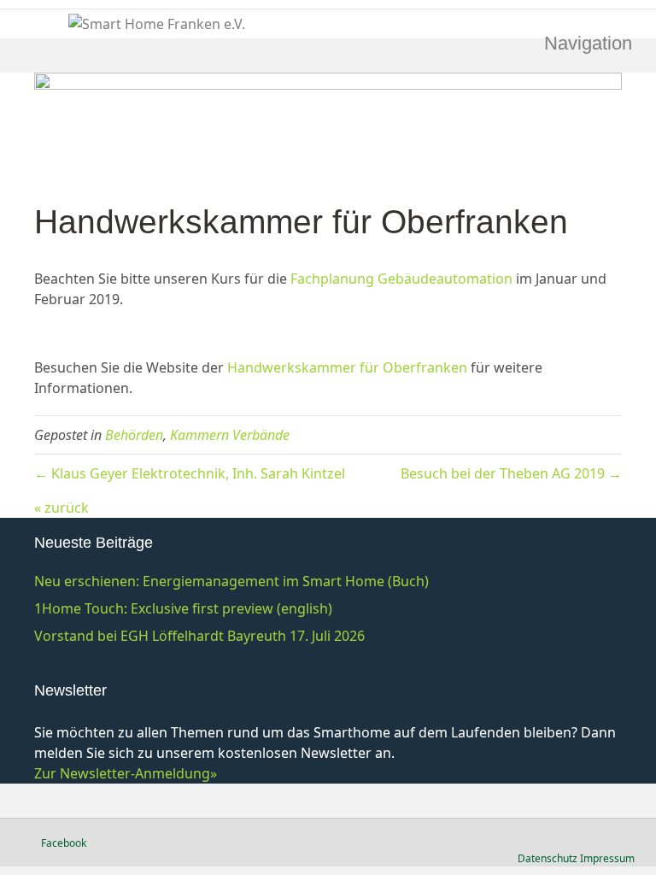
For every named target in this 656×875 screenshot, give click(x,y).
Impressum (607, 858)
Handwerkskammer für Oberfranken (347, 367)
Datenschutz (547, 858)
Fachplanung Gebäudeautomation (401, 278)
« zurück (61, 507)
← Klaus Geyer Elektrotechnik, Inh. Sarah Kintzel (189, 473)
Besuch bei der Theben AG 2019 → (511, 473)
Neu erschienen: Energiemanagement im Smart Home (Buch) (231, 581)
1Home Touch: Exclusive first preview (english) (183, 608)
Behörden (134, 435)
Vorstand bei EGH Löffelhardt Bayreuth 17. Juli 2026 (199, 635)
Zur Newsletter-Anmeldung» (125, 773)
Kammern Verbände (230, 435)
